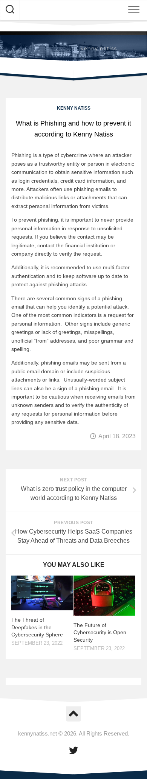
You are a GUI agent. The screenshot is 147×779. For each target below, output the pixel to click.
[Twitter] (73, 750)
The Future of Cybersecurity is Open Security (100, 632)
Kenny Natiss (73, 108)
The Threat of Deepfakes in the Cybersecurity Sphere (37, 627)
